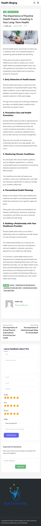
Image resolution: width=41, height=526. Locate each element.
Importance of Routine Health (25, 285)
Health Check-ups (13, 12)
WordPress (12, 523)
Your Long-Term (9, 290)
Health (12, 285)
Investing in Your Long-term (13, 288)
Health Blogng (9, 2)
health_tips (8, 26)
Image (6, 419)
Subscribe (20, 467)
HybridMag (23, 523)
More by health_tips (21, 305)
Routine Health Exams (30, 288)
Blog (5, 12)
